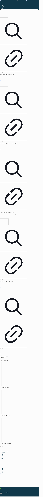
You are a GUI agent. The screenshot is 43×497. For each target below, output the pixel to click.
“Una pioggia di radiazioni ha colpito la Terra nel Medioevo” (8, 143)
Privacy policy (5, 493)
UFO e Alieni (3, 454)
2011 (2, 472)
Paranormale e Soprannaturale (5, 451)
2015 (2, 468)
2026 (2, 458)
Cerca (6, 356)
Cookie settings (8, 493)
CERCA (1, 355)
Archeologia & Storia (4, 447)
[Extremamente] (17, 2)
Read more (2, 354)
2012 (2, 471)
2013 (2, 470)
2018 (2, 465)
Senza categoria (3, 452)
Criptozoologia (3, 448)
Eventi (2, 449)
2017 (2, 466)
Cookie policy (1, 493)
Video (2, 455)
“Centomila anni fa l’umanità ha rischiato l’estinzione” (7, 74)
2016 (2, 467)
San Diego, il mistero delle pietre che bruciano (6, 281)
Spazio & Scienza (3, 453)
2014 (2, 469)
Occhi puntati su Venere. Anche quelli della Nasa (7, 212)
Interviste (3, 450)
